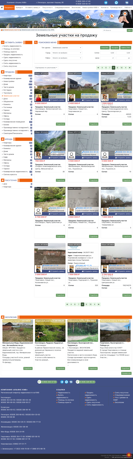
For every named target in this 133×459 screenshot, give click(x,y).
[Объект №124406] (50, 147)
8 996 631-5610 (89, 94)
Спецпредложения (62, 7)
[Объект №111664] (83, 203)
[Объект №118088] (50, 259)
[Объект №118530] (83, 259)
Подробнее (60, 124)
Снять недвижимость (95, 405)
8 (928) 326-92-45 (83, 4)
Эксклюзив (76, 7)
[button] (66, 48)
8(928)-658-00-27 (57, 208)
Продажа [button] (8, 7)
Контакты (104, 7)
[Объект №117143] (116, 147)
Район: (48, 58)
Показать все (126, 373)
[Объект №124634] (50, 88)
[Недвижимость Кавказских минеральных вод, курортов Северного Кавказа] (2, 30)
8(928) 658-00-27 (58, 94)
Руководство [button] (115, 7)
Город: (48, 53)
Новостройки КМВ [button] (90, 7)
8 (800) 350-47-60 (83, 1)
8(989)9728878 (125, 94)
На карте (115, 48)
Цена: (97, 58)
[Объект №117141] (83, 147)
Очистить (104, 48)
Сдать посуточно (93, 402)
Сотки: (97, 53)
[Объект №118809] (116, 259)
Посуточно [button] (46, 7)
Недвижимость (64, 393)
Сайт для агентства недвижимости (122, 457)
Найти (130, 30)
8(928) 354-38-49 (91, 152)
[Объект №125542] (50, 203)
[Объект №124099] (83, 88)
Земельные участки (12, 30)
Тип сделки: (46, 48)
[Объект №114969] (116, 203)
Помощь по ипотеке (66, 400)
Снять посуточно (121, 393)
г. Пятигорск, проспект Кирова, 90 (50, 2)
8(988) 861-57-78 (84, 208)
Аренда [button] (19, 7)
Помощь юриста (64, 402)
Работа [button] (128, 7)
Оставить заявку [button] (32, 7)
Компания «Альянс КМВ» (17, 2)
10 (121, 68)
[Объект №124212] (116, 88)
